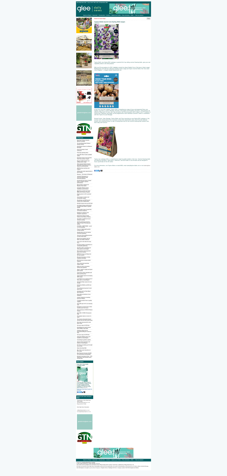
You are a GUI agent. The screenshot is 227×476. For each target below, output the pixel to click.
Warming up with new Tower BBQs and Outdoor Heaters (83, 191)
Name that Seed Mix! (82, 348)
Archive (108, 15)
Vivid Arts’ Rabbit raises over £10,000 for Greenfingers (83, 337)
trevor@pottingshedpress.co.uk (84, 411)
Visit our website (139, 15)
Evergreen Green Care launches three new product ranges (84, 158)
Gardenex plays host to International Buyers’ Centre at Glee (84, 331)
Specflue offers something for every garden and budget (84, 248)
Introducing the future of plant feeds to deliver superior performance (84, 181)
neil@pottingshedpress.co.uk (83, 410)
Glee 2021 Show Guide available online (82, 365)
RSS (132, 15)
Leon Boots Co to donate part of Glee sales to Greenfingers (84, 279)
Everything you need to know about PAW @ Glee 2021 (84, 328)
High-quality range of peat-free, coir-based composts (84, 210)
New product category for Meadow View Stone (83, 185)
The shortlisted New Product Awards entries (83, 144)
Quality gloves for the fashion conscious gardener (84, 233)
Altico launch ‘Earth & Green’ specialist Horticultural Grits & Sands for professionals (84, 165)
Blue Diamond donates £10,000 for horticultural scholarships (84, 354)
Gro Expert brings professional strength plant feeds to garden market (84, 206)
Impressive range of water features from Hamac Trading (84, 216)
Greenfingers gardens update (84, 339)
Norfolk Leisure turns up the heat (84, 203)
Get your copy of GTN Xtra (83, 325)
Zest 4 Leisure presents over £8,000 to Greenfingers (83, 342)
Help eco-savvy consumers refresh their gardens (83, 267)
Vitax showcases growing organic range (83, 264)
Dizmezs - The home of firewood (84, 174)
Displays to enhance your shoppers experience (83, 213)
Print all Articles (126, 15)
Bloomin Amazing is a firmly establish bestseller (83, 258)
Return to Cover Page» (100, 18)
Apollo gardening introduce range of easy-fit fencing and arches (83, 223)
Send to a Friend (87, 15)
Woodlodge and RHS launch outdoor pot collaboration (83, 201)
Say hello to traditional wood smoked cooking (83, 219)
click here (85, 387)
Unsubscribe (102, 15)
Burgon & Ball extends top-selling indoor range (83, 161)
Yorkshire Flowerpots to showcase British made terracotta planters (82, 177)
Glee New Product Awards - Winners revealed (83, 141)
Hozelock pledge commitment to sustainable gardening (84, 245)
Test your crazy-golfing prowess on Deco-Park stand (84, 236)
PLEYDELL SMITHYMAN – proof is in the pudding (84, 227)
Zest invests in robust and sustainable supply (83, 198)
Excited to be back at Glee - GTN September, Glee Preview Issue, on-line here (84, 357)
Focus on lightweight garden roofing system (84, 230)
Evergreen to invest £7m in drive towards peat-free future (84, 307)
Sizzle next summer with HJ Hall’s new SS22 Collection (83, 239)
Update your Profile (116, 15)
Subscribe (95, 15)
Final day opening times (82, 152)
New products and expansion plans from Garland (84, 251)
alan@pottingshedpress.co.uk (83, 402)
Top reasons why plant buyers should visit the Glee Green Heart (84, 320)
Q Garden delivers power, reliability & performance (83, 188)
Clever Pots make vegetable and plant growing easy (84, 273)
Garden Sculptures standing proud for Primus (83, 298)
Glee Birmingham (93, 464)
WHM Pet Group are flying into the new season (84, 254)
